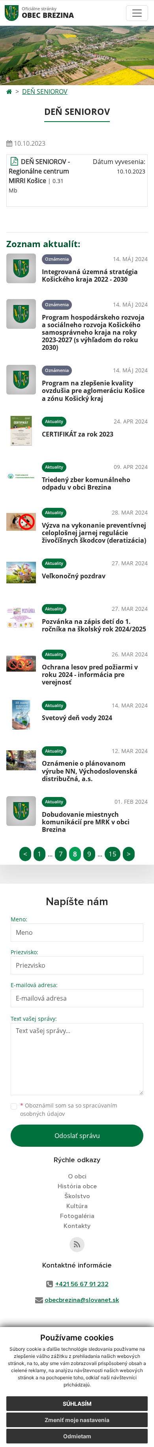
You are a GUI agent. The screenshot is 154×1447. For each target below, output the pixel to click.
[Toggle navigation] (137, 13)
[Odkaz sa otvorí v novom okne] (77, 1244)
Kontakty (77, 1226)
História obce (77, 1186)
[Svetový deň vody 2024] (21, 715)
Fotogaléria (77, 1216)
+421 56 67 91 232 (82, 1284)
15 (112, 853)
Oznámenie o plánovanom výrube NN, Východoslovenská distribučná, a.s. (89, 771)
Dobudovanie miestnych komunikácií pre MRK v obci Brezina (86, 822)
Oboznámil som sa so (68, 1109)
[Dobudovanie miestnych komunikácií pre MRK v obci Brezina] (21, 813)
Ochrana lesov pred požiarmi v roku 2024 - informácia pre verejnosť (90, 674)
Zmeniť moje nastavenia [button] (77, 1419)
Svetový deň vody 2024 (77, 717)
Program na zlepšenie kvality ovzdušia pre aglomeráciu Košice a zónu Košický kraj (93, 390)
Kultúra (77, 1206)
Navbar (19, 13)
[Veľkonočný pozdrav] (21, 572)
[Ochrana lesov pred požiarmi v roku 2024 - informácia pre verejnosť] (21, 666)
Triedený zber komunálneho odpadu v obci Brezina (86, 483)
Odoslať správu (77, 1135)
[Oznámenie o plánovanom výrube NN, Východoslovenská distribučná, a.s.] (21, 762)
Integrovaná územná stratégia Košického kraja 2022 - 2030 (90, 275)
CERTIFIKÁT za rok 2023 (77, 434)
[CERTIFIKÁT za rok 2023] (21, 431)
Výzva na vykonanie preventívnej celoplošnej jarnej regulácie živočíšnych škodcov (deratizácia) (94, 533)
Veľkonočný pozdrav (73, 576)
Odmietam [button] (77, 1436)
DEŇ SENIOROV (45, 91)
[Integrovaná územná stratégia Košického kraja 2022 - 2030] (21, 268)
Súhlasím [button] (77, 1403)
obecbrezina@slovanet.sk (82, 1300)
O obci (77, 1176)
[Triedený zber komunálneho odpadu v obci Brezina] (21, 476)
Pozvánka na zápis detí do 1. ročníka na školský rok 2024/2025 (94, 625)
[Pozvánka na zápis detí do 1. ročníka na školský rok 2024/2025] (21, 618)
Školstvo (77, 1196)
